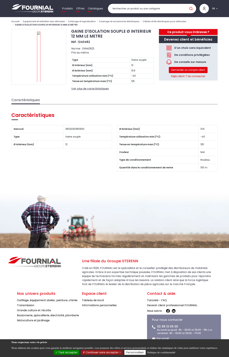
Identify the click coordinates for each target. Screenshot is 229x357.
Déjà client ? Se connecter (188, 76)
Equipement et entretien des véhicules (44, 21)
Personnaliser (135, 352)
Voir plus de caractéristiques (90, 89)
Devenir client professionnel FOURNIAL (172, 305)
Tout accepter (68, 352)
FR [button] (213, 8)
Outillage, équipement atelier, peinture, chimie (47, 300)
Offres (80, 8)
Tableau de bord (93, 300)
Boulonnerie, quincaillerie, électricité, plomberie (48, 315)
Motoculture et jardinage (33, 320)
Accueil (15, 21)
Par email (162, 338)
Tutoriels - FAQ (157, 300)
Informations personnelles (99, 305)
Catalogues (95, 8)
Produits (67, 8)
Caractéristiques (25, 100)
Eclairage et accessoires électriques (119, 21)
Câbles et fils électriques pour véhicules (164, 21)
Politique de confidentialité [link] (161, 352)
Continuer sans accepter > (103, 352)
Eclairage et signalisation (82, 21)
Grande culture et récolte (34, 310)
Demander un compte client (188, 70)
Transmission (25, 305)
